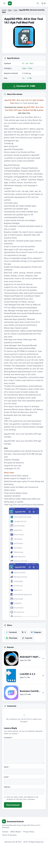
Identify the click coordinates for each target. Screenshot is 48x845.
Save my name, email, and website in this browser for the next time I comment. (22, 798)
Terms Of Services (9, 835)
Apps (10, 10)
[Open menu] (4, 3)
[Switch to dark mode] (43, 3)
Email (6, 777)
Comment (8, 738)
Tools (15, 10)
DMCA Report (15, 832)
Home (4, 10)
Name (7, 767)
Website (7, 787)
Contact (5, 832)
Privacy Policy (28, 832)
